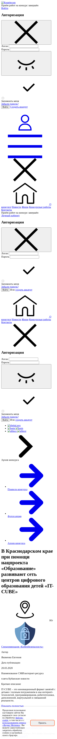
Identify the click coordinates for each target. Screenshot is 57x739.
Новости (16, 207)
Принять (42, 723)
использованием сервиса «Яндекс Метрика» (14, 724)
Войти (4, 8)
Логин (4, 46)
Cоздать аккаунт (19, 107)
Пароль (5, 49)
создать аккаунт (23, 289)
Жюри (25, 207)
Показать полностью (12, 706)
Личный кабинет (10, 215)
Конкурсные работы (40, 207)
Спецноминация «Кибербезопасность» (22, 646)
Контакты (6, 210)
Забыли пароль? (10, 104)
